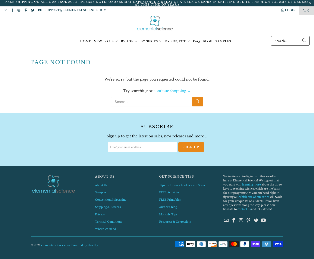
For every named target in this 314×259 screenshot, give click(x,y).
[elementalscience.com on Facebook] (12, 10)
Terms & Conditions (108, 221)
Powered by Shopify (84, 245)
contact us (244, 209)
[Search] (304, 41)
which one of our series (254, 197)
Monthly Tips (168, 214)
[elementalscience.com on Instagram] (19, 10)
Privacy (100, 214)
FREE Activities (169, 192)
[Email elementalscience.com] (5, 10)
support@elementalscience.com (76, 10)
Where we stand (105, 229)
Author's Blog (168, 207)
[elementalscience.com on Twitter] (32, 10)
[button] (106, 41)
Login (290, 10)
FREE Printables (169, 199)
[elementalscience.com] (155, 23)
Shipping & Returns (108, 207)
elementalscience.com (55, 245)
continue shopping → (172, 91)
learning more (251, 184)
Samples (100, 192)
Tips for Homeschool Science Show (182, 185)
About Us (101, 185)
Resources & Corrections (175, 221)
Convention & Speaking (110, 199)
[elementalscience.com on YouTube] (39, 10)
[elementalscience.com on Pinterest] (26, 10)
